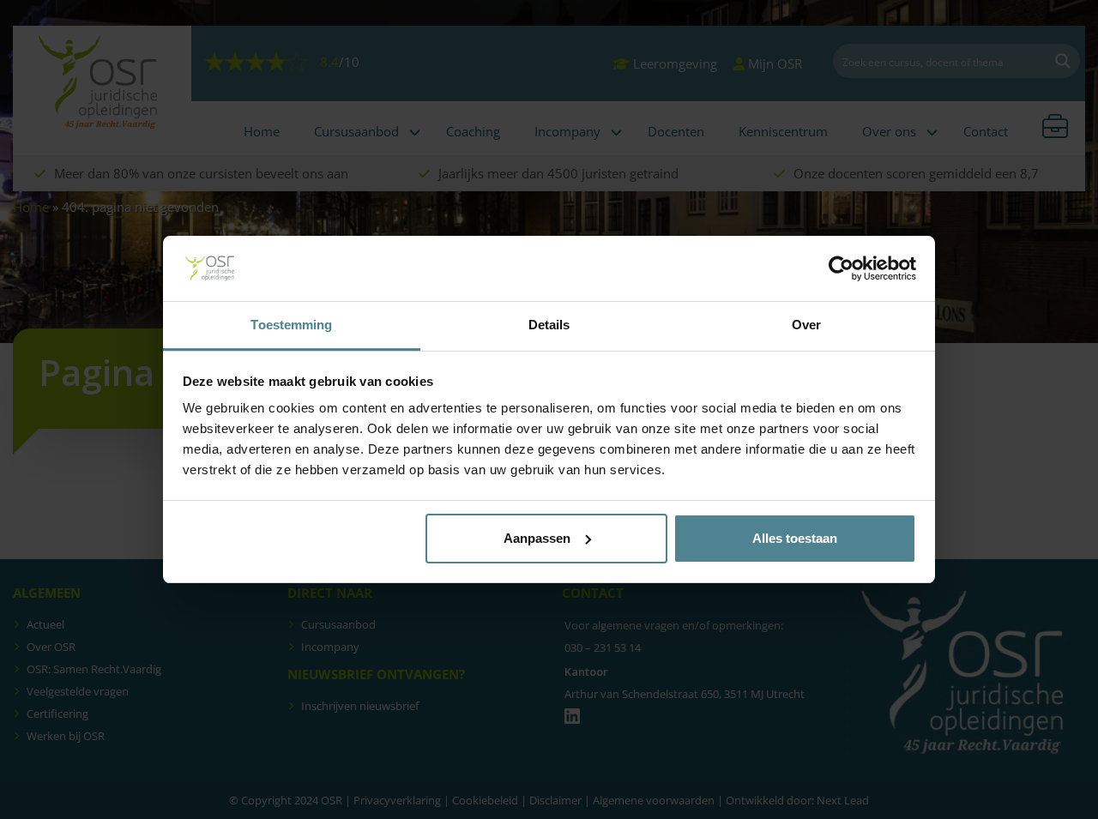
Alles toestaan (794, 538)
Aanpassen (537, 538)
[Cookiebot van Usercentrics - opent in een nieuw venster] (841, 268)
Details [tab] (549, 324)
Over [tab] (806, 324)
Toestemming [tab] (291, 324)
